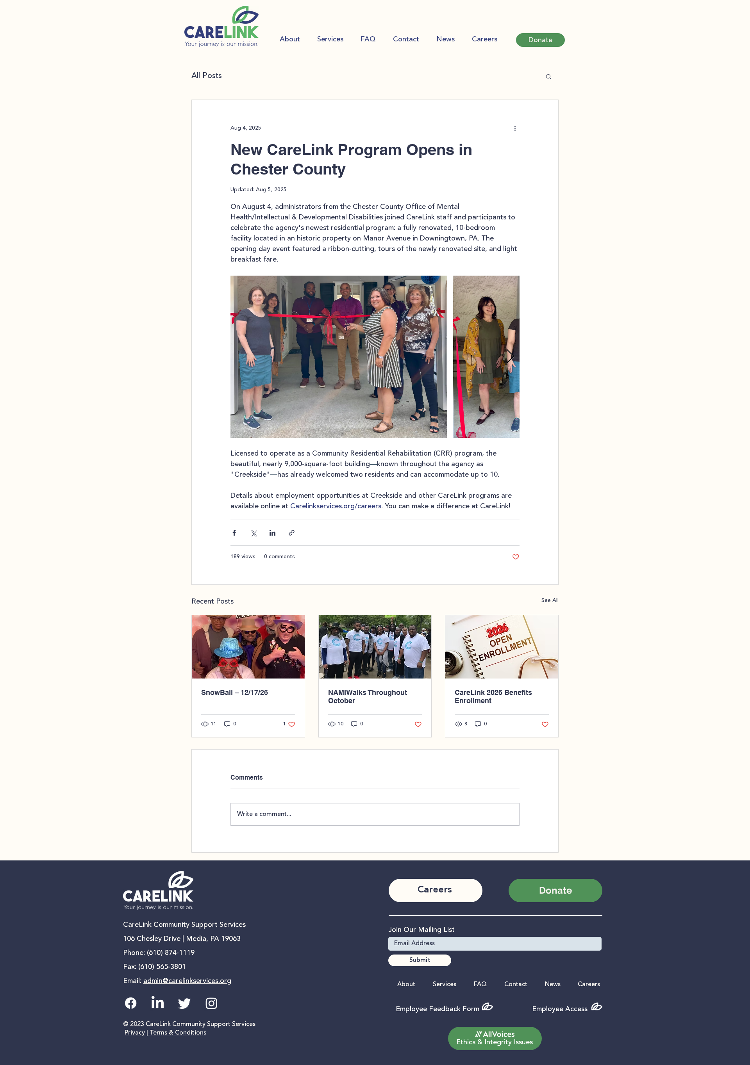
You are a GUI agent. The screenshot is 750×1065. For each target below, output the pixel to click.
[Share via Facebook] (234, 532)
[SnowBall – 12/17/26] (248, 647)
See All (550, 600)
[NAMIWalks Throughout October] (375, 647)
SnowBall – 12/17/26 (234, 692)
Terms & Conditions (177, 1033)
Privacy (135, 1033)
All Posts (206, 76)
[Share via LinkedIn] (272, 532)
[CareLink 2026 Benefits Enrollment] (501, 647)
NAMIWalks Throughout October (367, 696)
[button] (540, 40)
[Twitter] (184, 1003)
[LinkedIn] (157, 1003)
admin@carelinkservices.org (187, 981)
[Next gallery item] (510, 357)
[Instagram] (211, 1003)
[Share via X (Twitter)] (253, 532)
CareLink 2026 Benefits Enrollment (493, 696)
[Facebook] (130, 1003)
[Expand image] (338, 357)
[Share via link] (291, 532)
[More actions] (515, 128)
